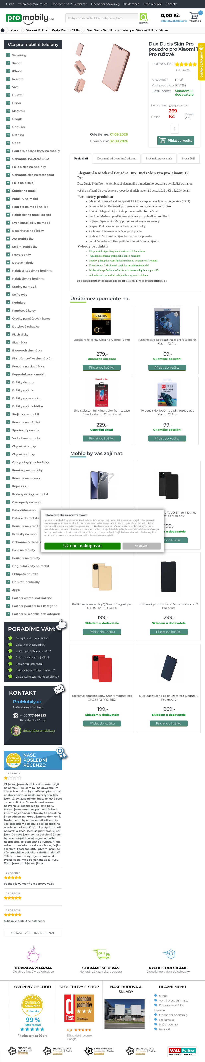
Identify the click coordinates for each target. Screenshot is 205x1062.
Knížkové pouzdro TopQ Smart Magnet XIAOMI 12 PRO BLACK (169, 514)
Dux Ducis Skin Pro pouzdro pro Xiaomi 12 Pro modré (168, 697)
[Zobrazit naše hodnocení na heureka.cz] (33, 1036)
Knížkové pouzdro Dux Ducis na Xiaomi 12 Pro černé (169, 606)
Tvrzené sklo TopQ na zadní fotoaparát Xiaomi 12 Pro (167, 412)
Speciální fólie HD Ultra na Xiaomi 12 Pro (101, 339)
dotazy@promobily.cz (39, 730)
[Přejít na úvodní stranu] (30, 19)
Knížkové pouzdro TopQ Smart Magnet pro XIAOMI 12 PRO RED (102, 697)
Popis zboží (81, 158)
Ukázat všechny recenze (33, 933)
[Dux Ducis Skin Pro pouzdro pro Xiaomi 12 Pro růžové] (116, 78)
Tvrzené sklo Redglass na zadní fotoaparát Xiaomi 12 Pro (167, 341)
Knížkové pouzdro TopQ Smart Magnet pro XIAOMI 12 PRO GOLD (102, 606)
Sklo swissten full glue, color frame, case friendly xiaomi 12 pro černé (101, 412)
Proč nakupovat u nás (159, 158)
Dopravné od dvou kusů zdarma (116, 158)
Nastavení (142, 545)
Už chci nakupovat (82, 545)
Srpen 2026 (188, 158)
